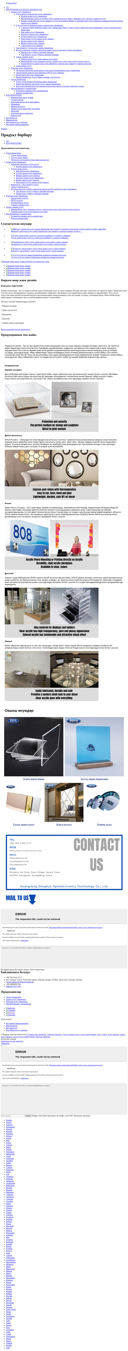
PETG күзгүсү (17, 200)
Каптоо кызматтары (24, 93)
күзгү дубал (102, 1034)
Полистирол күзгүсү (19, 198)
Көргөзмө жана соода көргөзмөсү (25, 102)
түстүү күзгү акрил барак (24, 1037)
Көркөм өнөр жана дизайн (22, 97)
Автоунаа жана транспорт (22, 113)
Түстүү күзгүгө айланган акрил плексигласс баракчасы (39, 25)
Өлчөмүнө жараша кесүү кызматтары (32, 91)
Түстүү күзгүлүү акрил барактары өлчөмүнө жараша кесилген (37, 257)
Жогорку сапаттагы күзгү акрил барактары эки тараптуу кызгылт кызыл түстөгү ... (46, 231)
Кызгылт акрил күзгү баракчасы (34, 34)
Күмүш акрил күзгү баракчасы (34, 16)
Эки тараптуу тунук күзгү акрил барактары (34, 48)
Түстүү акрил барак (19, 157)
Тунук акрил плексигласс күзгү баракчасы (34, 14)
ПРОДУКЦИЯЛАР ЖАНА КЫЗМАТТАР (24, 10)
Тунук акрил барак (19, 155)
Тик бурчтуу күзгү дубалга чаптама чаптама (40, 55)
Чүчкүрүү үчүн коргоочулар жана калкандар (30, 160)
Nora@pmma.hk (12, 982)
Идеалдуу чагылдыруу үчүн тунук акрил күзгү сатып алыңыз (37, 251)
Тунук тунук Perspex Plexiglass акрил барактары (36, 82)
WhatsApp (5, 1043)
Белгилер (15, 111)
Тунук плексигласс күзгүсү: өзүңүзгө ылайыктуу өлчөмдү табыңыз (39, 238)
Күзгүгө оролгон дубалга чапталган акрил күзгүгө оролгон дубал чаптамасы (49, 50)
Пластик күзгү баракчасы (22, 68)
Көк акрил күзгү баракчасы (32, 32)
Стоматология (17, 100)
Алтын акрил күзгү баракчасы (34, 37)
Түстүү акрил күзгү (19, 169)
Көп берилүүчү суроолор (16, 122)
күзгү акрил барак (88, 1034)
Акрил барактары (18, 79)
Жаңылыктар (11, 120)
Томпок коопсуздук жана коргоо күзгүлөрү (39, 59)
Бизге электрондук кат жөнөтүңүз (15, 329)
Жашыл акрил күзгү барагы (33, 43)
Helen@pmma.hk (27, 982)
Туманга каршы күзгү (20, 205)
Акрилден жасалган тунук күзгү (25, 164)
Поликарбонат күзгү (19, 203)
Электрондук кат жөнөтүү (12, 1041)
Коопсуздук (16, 115)
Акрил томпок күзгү (25, 57)
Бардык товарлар (43, 1037)
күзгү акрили (113, 1034)
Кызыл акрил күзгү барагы (32, 41)
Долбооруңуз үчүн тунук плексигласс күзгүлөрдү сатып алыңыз (38, 244)
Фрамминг (15, 104)
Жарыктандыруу (18, 106)
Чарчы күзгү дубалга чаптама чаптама (37, 52)
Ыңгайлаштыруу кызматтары (23, 88)
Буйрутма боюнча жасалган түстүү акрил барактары (38, 84)
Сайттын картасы (54, 1034)
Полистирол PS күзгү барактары (30, 75)
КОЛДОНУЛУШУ (14, 95)
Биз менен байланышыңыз (17, 124)
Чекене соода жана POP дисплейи (25, 109)
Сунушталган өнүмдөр (36, 1034)
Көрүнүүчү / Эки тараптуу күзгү (25, 185)
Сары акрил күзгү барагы (32, 46)
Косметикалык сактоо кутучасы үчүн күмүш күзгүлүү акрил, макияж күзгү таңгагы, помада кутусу (63, 19)
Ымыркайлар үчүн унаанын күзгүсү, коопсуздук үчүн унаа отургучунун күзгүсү (55, 61)
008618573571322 (13, 986)
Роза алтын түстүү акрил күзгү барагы (37, 39)
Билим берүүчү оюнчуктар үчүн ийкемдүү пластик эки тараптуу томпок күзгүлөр (56, 64)
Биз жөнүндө (11, 118)
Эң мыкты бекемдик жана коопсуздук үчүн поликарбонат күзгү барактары (48, 70)
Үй (7, 7)
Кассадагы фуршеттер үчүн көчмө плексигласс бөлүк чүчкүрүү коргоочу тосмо (50, 86)
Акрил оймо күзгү (24, 66)
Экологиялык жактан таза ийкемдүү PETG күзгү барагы (40, 73)
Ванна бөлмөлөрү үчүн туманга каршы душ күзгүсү (38, 77)
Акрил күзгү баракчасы (21, 12)
